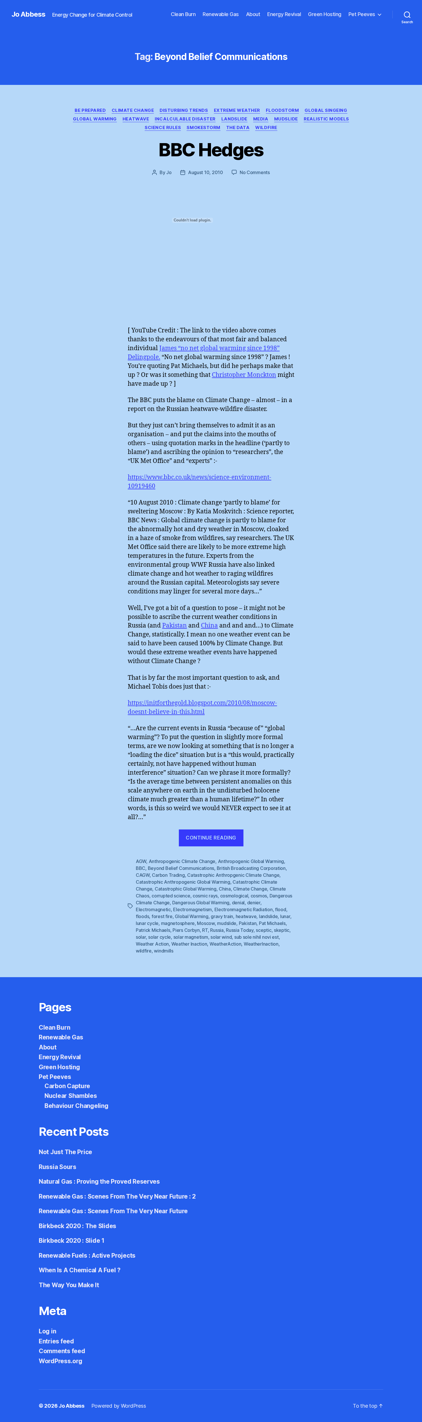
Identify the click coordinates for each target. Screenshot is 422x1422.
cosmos (259, 896)
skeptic (281, 930)
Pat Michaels (272, 923)
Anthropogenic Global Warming (251, 861)
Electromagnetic (153, 909)
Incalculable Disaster (185, 119)
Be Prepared (90, 110)
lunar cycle (147, 923)
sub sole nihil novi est (256, 937)
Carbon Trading (168, 875)
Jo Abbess (28, 14)
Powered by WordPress (118, 1406)
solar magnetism (190, 937)
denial (238, 902)
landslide (268, 916)
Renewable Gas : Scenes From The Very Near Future (113, 1211)
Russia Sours (57, 1166)
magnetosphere (178, 923)
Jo (168, 172)
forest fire (162, 916)
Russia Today (239, 930)
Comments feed (62, 1351)
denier (253, 902)
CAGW (143, 875)
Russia (216, 930)
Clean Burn (183, 14)
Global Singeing (326, 110)
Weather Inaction (189, 944)
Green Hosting (324, 14)
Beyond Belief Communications (181, 868)
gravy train (222, 916)
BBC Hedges (210, 150)
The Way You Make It (69, 1285)
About (253, 14)
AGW (141, 861)
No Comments (255, 172)
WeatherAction (225, 944)
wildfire (144, 951)
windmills (163, 951)
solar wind (221, 937)
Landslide (234, 119)
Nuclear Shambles (70, 1095)
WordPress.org (60, 1361)
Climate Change (133, 110)
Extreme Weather (237, 110)
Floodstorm (282, 110)
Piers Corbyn (186, 930)
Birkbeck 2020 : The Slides (77, 1226)
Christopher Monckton (244, 375)
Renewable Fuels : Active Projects (87, 1255)
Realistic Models (326, 119)
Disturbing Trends (184, 110)
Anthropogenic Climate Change (182, 861)
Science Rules (163, 127)
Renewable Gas (221, 14)
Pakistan (174, 626)
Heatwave (136, 119)
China (209, 626)
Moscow (205, 923)
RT (205, 930)
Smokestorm (203, 127)
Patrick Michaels (153, 930)
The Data (237, 127)
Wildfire (266, 127)
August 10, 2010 (205, 172)
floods (142, 916)
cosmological (234, 896)
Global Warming (95, 119)
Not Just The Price (65, 1152)
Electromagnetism (192, 909)
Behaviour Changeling (76, 1105)
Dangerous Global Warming (201, 902)
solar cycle (159, 937)
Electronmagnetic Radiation (243, 909)
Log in (47, 1331)
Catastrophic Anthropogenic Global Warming (183, 882)
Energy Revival (284, 14)
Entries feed (56, 1341)
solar (141, 937)
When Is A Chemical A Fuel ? (80, 1270)
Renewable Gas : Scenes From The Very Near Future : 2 (117, 1196)
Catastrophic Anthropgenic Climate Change (233, 875)
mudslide (226, 923)
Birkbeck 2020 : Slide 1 (71, 1240)
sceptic (263, 930)
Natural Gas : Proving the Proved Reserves (99, 1181)
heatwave (246, 916)
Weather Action (152, 944)
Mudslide (286, 119)
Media (260, 119)
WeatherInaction (261, 944)
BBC (140, 868)
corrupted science (171, 896)
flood (280, 909)
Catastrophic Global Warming (185, 889)
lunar (285, 916)
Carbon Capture (67, 1086)
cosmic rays (205, 896)
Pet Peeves (362, 14)
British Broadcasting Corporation (251, 868)
